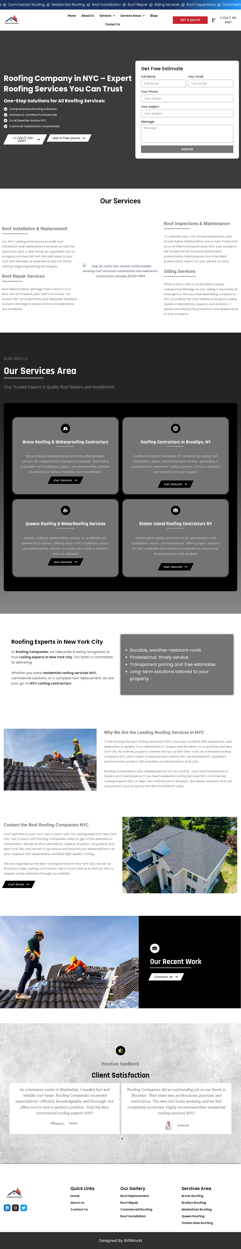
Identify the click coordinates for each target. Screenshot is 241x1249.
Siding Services (179, 271)
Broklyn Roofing (194, 1203)
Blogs (154, 15)
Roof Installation (133, 1216)
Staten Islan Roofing (197, 1223)
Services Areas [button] (130, 15)
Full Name (148, 77)
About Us (88, 15)
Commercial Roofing (136, 1209)
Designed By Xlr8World (120, 1240)
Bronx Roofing (192, 1196)
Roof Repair (129, 1203)
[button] (7, 1109)
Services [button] (105, 15)
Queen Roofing (193, 1216)
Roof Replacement (134, 1196)
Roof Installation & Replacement (34, 228)
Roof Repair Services (23, 276)
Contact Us (112, 24)
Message (147, 122)
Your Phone (149, 92)
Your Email (195, 77)
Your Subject (150, 107)
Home (72, 15)
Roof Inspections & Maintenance (197, 223)
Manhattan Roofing (197, 1209)
